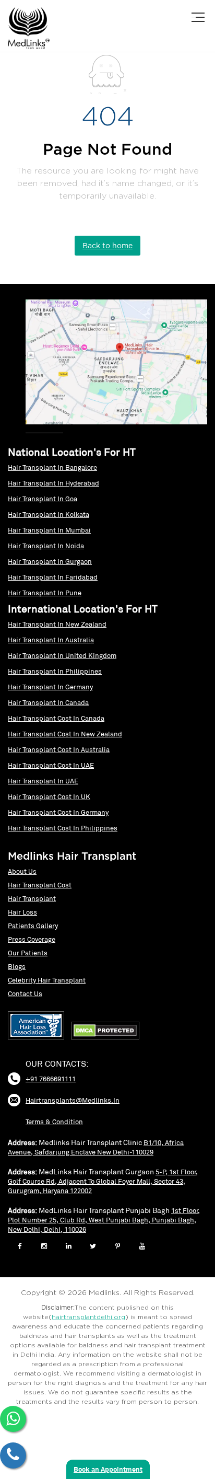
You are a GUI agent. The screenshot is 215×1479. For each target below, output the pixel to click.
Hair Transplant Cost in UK (49, 796)
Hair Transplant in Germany (50, 687)
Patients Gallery (33, 925)
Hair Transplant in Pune (44, 592)
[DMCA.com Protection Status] (108, 1039)
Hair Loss (22, 912)
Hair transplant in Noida (46, 545)
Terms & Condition (54, 1122)
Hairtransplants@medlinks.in (73, 1100)
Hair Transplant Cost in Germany (58, 812)
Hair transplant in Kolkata (48, 514)
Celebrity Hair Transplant (47, 980)
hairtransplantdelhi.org (88, 1317)
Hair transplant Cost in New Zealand (65, 734)
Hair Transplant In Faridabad (53, 577)
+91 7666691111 (51, 1079)
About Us (22, 871)
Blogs (17, 966)
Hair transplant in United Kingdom (62, 655)
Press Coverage (31, 939)
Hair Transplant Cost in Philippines (62, 828)
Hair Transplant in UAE (43, 781)
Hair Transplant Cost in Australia (59, 749)
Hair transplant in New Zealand (57, 624)
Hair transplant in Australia (51, 639)
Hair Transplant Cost (39, 885)
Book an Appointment (108, 1469)
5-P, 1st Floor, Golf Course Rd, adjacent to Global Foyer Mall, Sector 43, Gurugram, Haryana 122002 (103, 1181)
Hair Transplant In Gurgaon (50, 561)
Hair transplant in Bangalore (52, 467)
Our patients (27, 953)
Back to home (107, 245)
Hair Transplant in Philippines (55, 671)
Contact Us (25, 993)
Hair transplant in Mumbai (49, 530)
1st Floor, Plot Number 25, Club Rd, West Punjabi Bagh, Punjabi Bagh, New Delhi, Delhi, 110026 (104, 1220)
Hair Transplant (32, 898)
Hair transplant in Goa (42, 498)
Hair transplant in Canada (48, 702)
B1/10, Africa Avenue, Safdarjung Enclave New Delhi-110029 (96, 1147)
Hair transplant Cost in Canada (56, 718)
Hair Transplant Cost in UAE (51, 765)
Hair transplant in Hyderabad (53, 483)
